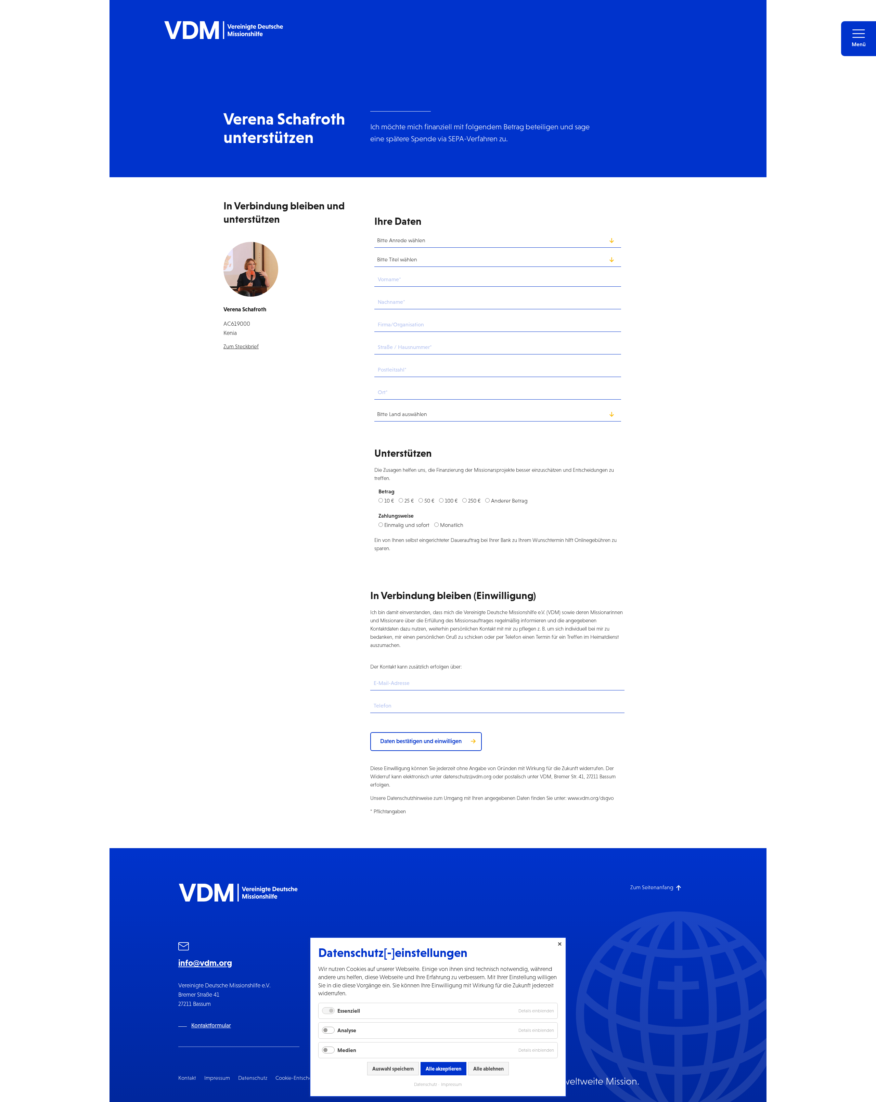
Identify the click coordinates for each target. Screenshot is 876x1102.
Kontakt (187, 1078)
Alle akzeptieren (443, 1069)
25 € (409, 501)
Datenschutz (252, 1078)
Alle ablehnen (488, 1069)
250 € (474, 501)
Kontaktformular (211, 1025)
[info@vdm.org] (183, 947)
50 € (429, 501)
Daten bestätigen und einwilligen (421, 741)
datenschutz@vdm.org (467, 776)
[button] (858, 38)
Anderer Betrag (509, 501)
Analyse (346, 1030)
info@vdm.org (205, 963)
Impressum (217, 1078)
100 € (451, 501)
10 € (389, 501)
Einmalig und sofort (406, 525)
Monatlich (451, 525)
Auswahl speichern (393, 1069)
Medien (346, 1050)
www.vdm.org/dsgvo (591, 798)
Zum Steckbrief (241, 346)
